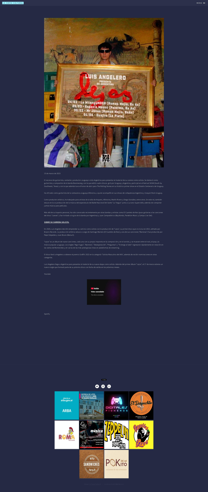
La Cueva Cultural (95, 484)
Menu (199, 3)
